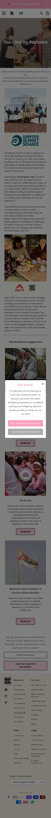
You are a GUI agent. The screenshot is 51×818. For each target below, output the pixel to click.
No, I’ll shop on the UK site (25, 431)
